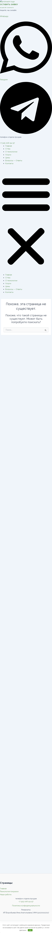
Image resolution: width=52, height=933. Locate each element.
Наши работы (5, 894)
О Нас (7, 149)
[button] (26, 220)
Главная (8, 146)
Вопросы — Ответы (13, 160)
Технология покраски (9, 891)
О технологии (11, 152)
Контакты (9, 163)
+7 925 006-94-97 (7, 143)
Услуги (8, 155)
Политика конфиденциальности (26, 906)
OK (30, 930)
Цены (7, 158)
